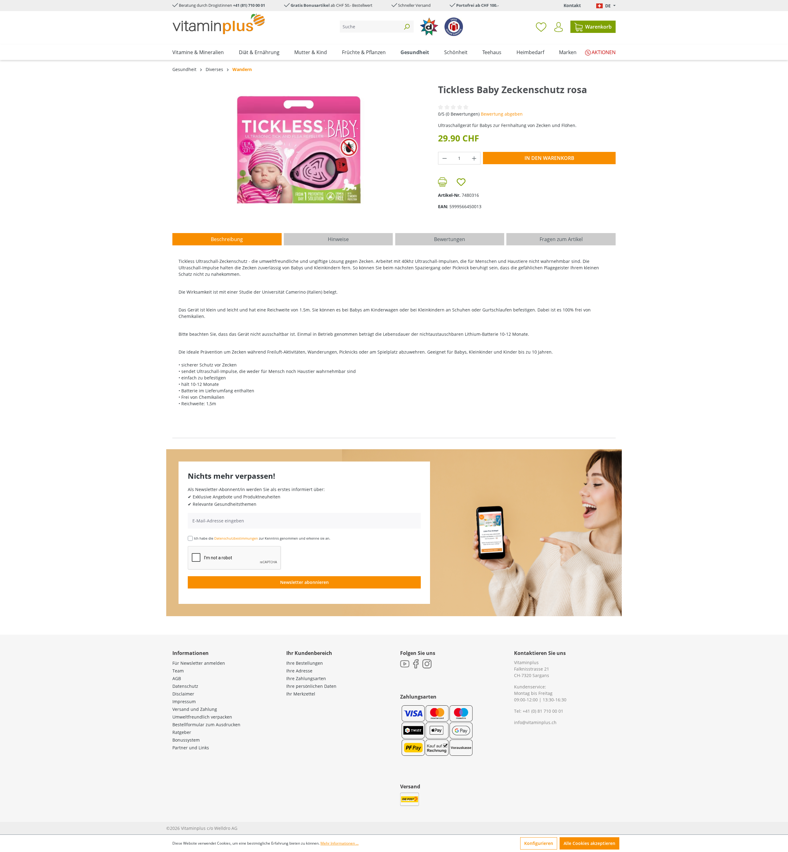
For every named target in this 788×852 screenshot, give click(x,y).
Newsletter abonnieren (304, 582)
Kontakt (572, 5)
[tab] (227, 239)
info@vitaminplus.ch (535, 722)
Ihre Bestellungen (304, 663)
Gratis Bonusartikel (310, 5)
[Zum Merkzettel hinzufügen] (461, 182)
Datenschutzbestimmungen (236, 538)
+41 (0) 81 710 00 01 (543, 711)
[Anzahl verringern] (444, 158)
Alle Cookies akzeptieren (589, 843)
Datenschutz (185, 686)
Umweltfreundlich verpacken (202, 717)
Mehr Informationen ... (339, 843)
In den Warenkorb (549, 158)
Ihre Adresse (299, 671)
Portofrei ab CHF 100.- (477, 5)
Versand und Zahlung (194, 709)
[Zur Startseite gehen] (218, 24)
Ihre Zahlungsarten (306, 678)
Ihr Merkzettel (300, 694)
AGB (176, 678)
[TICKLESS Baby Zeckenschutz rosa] (299, 150)
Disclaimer (183, 694)
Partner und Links (190, 748)
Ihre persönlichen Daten (311, 686)
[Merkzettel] (541, 27)
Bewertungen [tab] (449, 239)
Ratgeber (181, 732)
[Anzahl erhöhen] (474, 158)
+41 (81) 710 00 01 (249, 5)
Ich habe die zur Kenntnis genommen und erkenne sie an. (262, 538)
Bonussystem (186, 740)
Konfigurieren (538, 843)
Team (178, 671)
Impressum (184, 701)
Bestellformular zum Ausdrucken (206, 724)
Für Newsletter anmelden (198, 663)
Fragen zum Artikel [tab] (561, 239)
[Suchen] (407, 27)
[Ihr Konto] (558, 27)
